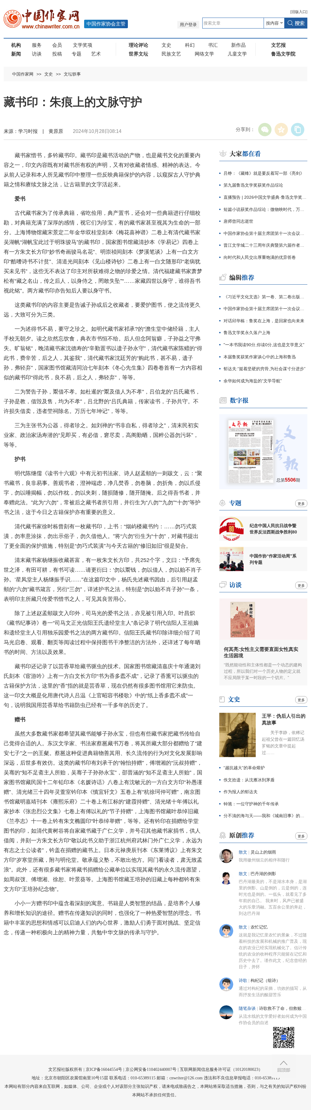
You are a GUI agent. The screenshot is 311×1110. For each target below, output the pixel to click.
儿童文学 (237, 53)
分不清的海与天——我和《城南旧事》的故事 (265, 815)
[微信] (265, 129)
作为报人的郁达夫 (241, 791)
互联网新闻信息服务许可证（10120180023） (221, 1069)
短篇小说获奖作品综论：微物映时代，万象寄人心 (265, 209)
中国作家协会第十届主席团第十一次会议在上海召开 (265, 233)
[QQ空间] (281, 129)
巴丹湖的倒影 (263, 873)
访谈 (37, 53)
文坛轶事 (72, 74)
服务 (37, 45)
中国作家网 (22, 74)
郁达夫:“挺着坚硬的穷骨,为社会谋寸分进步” (265, 368)
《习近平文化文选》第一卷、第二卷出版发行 (265, 296)
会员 (57, 45)
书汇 (213, 45)
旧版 (298, 12)
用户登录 (188, 24)
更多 (301, 504)
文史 (166, 45)
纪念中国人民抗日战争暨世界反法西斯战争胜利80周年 (273, 529)
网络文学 (204, 53)
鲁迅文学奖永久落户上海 (247, 332)
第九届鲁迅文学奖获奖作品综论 (253, 185)
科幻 (190, 45)
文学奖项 (82, 45)
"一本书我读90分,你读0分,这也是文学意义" (264, 344)
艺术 (96, 53)
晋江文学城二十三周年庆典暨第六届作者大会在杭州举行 (265, 245)
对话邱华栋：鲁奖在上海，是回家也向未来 (264, 320)
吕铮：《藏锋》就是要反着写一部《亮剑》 (264, 173)
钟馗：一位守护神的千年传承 (251, 803)
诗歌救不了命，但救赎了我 (284, 1008)
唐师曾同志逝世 (238, 221)
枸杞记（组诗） (265, 980)
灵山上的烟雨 (263, 852)
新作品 (238, 45)
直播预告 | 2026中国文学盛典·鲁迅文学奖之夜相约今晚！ (265, 197)
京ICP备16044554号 (104, 1069)
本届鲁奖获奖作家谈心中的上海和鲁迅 (260, 356)
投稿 (57, 53)
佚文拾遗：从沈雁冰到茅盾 (249, 779)
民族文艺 (171, 53)
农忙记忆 (259, 927)
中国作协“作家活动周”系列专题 (273, 559)
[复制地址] (297, 129)
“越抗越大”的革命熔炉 (244, 767)
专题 (76, 53)
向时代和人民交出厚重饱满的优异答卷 (260, 257)
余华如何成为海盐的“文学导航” (253, 380)
